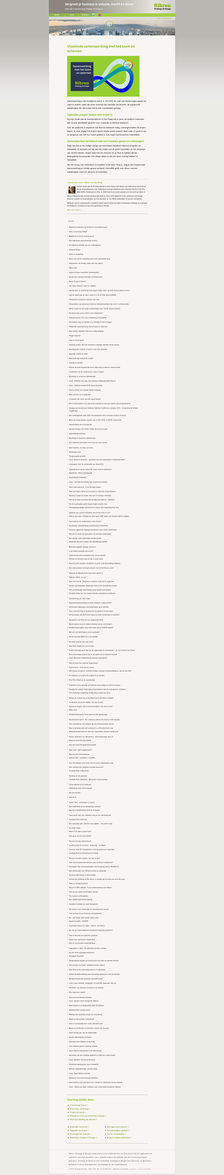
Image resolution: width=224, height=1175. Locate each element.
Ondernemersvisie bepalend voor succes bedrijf (87, 555)
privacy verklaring (144, 1169)
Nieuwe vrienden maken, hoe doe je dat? (84, 858)
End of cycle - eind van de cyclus (81, 667)
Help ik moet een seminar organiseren (83, 663)
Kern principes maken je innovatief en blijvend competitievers (92, 491)
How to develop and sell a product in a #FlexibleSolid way (91, 728)
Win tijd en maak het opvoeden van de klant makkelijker (90, 534)
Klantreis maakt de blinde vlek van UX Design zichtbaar (90, 496)
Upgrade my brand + (79, 1130)
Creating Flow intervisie (78, 819)
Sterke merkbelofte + (116, 1134)
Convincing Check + (79, 1105)
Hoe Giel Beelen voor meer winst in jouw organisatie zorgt (91, 763)
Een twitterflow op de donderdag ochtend (84, 806)
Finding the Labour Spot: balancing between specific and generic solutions (97, 689)
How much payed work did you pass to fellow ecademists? (91, 862)
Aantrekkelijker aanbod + (118, 1130)
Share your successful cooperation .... (83, 940)
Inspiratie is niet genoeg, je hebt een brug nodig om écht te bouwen (94, 685)
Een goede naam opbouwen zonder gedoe (85, 538)
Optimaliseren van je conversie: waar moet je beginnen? (90, 469)
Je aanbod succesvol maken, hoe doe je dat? (86, 702)
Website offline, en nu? (78, 577)
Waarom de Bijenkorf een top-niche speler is (86, 573)
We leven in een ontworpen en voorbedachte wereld (89, 909)
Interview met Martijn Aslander (80, 997)
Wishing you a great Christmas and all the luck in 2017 (90, 513)
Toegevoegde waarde (77, 456)
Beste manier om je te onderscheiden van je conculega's (90, 624)
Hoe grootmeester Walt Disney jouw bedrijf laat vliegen (90, 590)
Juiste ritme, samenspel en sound (82, 802)
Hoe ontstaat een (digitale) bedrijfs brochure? (86, 767)
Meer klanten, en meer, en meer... (81, 448)
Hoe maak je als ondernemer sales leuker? (85, 521)
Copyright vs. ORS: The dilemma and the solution (87, 948)
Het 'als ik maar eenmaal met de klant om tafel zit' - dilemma (92, 500)
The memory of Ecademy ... (79, 896)
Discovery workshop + (80, 1109)
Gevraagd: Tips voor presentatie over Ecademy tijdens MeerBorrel (94, 867)
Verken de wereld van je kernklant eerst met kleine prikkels (91, 698)
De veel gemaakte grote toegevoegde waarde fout (88, 504)
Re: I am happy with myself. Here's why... (84, 918)
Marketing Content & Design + (83, 1137)
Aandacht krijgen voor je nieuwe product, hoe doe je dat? (91, 706)
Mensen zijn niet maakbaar (79, 754)
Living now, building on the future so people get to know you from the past (97, 879)
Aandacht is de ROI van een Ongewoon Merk (86, 620)
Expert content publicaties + (119, 1137)
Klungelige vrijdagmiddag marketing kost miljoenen (88, 526)
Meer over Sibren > (74, 210)
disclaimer (133, 1169)
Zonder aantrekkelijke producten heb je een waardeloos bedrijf (93, 586)
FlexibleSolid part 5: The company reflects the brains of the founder (94, 720)
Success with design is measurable (82, 875)
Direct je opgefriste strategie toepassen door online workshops (93, 530)
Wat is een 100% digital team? (80, 750)
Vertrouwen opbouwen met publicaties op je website (89, 607)
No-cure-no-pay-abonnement (80, 841)
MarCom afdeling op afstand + (83, 1119)
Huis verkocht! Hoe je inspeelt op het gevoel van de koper (91, 611)
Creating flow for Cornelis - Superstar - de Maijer (87, 845)
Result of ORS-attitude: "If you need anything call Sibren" (90, 888)
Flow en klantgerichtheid (78, 883)
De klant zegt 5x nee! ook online (81, 642)
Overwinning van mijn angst (79, 598)
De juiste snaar (75, 828)
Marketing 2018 (75, 452)
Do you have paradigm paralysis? (82, 953)
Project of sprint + (78, 1112)
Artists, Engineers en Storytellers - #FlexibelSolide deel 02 (91, 737)
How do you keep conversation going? (83, 892)
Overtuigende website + (80, 1134)
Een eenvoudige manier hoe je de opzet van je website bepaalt (93, 654)
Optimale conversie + (79, 1127)
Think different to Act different (80, 785)
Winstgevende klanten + (118, 1127)
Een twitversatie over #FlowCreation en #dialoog (87, 871)
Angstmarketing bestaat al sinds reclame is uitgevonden (90, 603)
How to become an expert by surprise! (83, 935)
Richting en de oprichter (78, 776)
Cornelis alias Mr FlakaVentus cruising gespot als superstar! (92, 849)
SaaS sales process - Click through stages (85, 487)
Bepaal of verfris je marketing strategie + (88, 1116)
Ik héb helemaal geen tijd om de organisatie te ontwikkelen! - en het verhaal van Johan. (102, 650)
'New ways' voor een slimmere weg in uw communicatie (90, 815)
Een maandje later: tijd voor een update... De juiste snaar (90, 824)
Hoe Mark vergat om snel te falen (81, 646)
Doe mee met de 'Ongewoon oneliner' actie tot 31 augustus (91, 581)
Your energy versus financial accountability (85, 913)
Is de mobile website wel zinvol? (81, 551)
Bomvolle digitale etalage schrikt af (82, 547)
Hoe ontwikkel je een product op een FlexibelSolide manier (91, 724)
